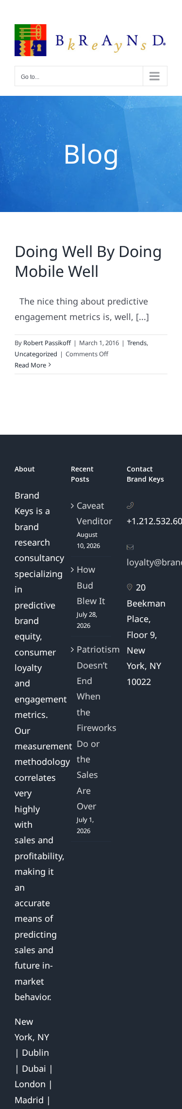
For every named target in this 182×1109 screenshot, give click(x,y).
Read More (30, 365)
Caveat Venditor (92, 513)
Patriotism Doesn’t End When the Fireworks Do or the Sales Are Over (92, 727)
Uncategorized (36, 353)
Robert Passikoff (47, 342)
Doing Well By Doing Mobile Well (88, 261)
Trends (137, 342)
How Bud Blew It (91, 585)
